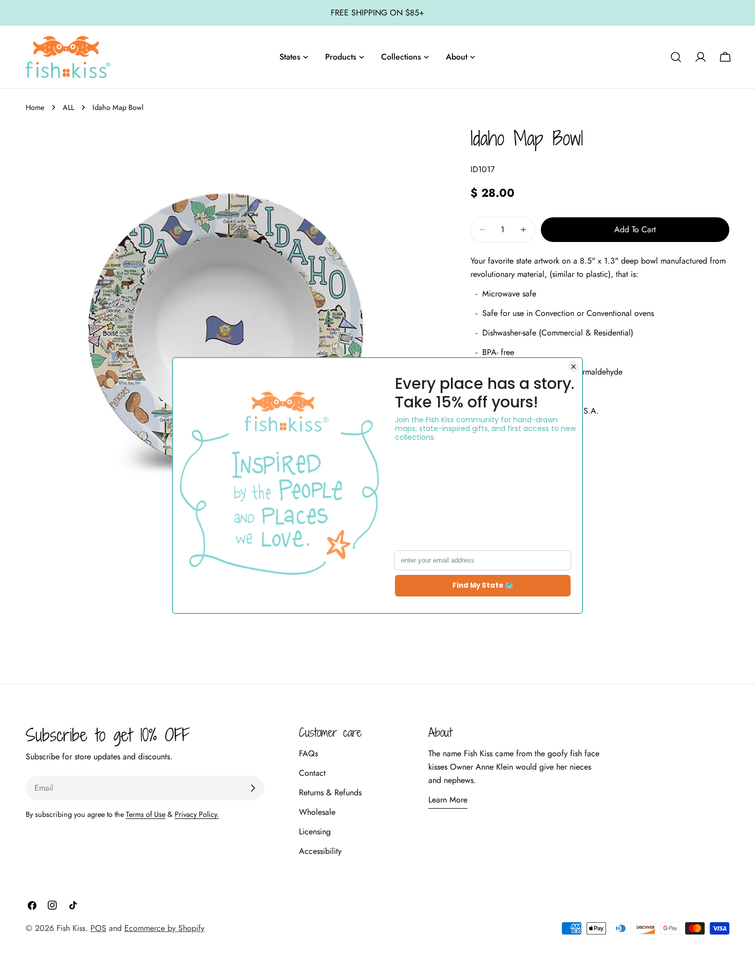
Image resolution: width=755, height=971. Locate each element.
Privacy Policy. (197, 814)
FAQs (308, 753)
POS (98, 928)
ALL (68, 107)
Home (35, 107)
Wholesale (317, 812)
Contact (312, 773)
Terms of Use (145, 814)
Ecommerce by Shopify (164, 928)
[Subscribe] (252, 788)
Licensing (315, 831)
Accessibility (320, 851)
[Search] (676, 57)
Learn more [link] (447, 800)
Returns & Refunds (330, 792)
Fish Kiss (70, 928)
